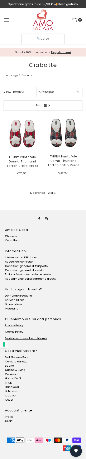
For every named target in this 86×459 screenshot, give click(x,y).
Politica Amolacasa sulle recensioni (29, 274)
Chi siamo (12, 236)
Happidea (12, 387)
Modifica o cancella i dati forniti (26, 338)
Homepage (11, 75)
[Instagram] (46, 219)
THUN (8, 383)
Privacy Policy (14, 325)
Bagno (9, 365)
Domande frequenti (18, 295)
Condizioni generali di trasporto (26, 266)
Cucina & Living (15, 370)
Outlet (9, 399)
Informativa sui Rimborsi (21, 257)
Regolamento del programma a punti (30, 278)
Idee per (11, 395)
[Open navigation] (6, 20)
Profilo (9, 417)
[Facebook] (39, 219)
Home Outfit (13, 378)
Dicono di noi (14, 304)
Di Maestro (12, 391)
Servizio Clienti (14, 300)
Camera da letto (16, 361)
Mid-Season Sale (16, 357)
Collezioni (11, 374)
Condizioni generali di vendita (25, 270)
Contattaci (12, 240)
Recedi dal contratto (19, 261)
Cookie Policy (14, 331)
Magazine (11, 308)
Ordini (9, 421)
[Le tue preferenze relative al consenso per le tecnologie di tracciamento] (4, 344)
